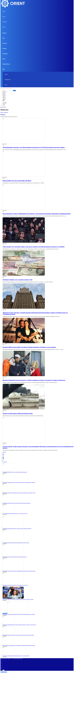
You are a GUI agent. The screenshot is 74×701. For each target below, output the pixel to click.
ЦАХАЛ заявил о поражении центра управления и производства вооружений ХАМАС (19, 645)
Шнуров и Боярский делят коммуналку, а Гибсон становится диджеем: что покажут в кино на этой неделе (34, 380)
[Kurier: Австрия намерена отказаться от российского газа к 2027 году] (13, 584)
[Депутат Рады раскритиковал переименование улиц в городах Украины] (9, 654)
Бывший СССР (8, 79)
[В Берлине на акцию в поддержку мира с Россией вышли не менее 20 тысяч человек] (9, 634)
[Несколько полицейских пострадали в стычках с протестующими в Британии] (13, 527)
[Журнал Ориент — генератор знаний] (13, 8)
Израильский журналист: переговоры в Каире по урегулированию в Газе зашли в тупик (19, 492)
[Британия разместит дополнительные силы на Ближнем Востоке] (13, 555)
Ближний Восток (6, 64)
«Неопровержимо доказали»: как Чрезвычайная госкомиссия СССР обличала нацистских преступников (34, 147)
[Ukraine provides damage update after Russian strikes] (24, 409)
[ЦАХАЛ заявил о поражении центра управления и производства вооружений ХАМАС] (9, 644)
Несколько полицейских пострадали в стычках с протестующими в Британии (17, 528)
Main (1, 107)
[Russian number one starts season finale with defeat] (24, 176)
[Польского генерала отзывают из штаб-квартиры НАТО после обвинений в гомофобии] (9, 481)
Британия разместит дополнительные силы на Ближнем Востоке (15, 556)
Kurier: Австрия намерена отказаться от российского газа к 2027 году (15, 585)
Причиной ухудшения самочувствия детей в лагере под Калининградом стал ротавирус (19, 614)
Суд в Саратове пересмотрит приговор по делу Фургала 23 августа (15, 513)
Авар (4, 104)
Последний (5, 461)
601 (3, 458)
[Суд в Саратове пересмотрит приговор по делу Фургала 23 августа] (9, 512)
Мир (4, 38)
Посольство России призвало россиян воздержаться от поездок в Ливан (16, 542)
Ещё (3, 69)
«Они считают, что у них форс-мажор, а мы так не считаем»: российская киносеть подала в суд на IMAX (33, 246)
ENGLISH (4, 103)
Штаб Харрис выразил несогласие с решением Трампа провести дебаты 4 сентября (18, 599)
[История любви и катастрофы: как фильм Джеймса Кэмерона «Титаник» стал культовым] (24, 342)
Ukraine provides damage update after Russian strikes (18, 413)
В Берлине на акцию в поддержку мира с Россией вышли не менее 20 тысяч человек (18, 635)
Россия (6, 74)
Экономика (5, 53)
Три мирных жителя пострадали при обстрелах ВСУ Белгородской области (16, 503)
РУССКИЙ (4, 102)
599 (3, 456)
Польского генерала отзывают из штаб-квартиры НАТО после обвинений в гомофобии (19, 482)
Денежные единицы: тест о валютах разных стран (17, 279)
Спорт (6, 84)
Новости (4, 32)
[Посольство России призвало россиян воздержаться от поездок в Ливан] (13, 541)
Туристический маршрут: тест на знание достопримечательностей (15, 472)
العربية (4, 105)
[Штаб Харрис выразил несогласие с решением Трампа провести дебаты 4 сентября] (13, 598)
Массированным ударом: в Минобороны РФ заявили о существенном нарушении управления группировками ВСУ (37, 213)
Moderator (2, 114)
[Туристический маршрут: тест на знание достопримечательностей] (9, 471)
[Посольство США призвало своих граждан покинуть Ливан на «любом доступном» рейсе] (9, 623)
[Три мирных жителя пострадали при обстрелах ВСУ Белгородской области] (9, 502)
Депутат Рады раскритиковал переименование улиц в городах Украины (16, 655)
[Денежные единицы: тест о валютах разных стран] (24, 275)
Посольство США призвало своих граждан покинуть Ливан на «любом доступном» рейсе (19, 624)
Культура (5, 43)
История (4, 48)
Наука (4, 58)
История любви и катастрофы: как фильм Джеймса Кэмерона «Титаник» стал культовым (29, 347)
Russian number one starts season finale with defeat (17, 180)
